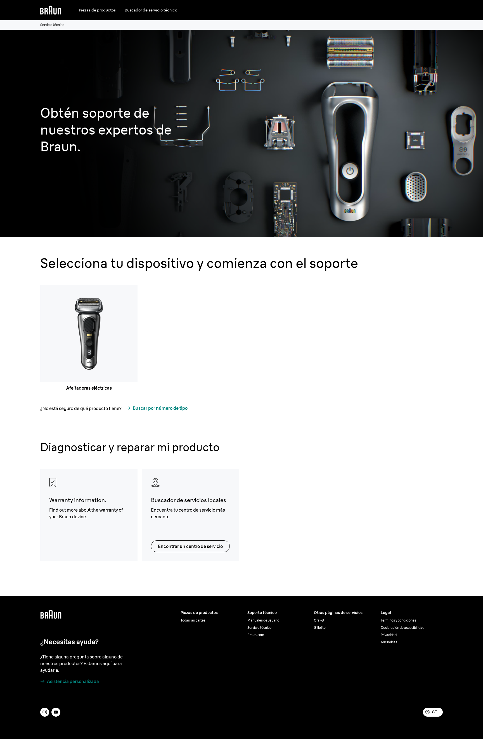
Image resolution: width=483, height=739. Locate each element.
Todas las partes (193, 620)
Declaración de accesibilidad (402, 627)
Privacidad (389, 635)
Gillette (320, 627)
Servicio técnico (259, 627)
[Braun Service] (50, 10)
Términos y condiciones (398, 620)
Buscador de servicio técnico (151, 10)
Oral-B (319, 620)
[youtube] (55, 712)
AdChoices (389, 642)
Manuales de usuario (263, 620)
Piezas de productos (97, 10)
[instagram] (44, 712)
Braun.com (255, 635)
